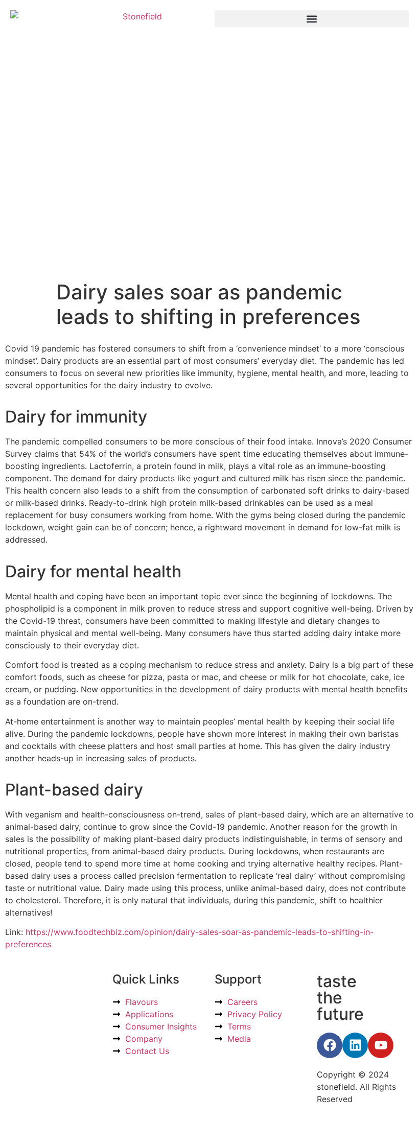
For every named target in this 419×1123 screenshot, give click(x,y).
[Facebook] (329, 1045)
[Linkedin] (355, 1045)
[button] (312, 18)
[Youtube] (380, 1045)
